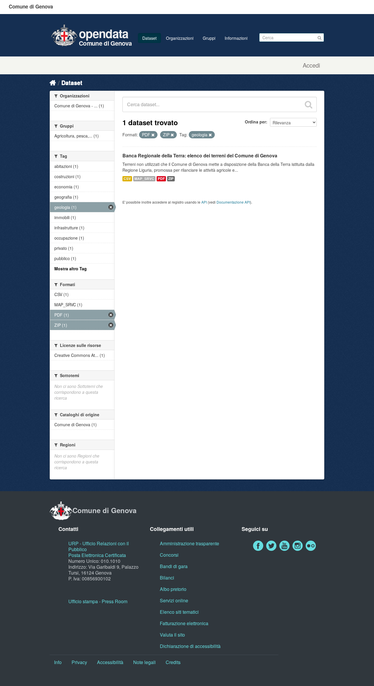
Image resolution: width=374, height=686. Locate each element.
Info (58, 662)
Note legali (144, 662)
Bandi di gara (174, 566)
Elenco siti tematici (179, 611)
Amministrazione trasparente (189, 543)
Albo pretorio (173, 589)
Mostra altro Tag (70, 268)
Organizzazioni (179, 38)
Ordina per (255, 122)
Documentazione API (233, 202)
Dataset (149, 38)
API (204, 202)
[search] (308, 104)
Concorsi (169, 554)
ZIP (171, 178)
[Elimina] (153, 135)
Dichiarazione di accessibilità (190, 646)
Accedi (311, 65)
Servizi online (174, 600)
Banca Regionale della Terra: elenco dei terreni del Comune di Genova (199, 155)
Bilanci (167, 577)
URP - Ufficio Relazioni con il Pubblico (98, 546)
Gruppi (209, 38)
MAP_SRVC (144, 178)
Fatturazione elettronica (184, 623)
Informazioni (236, 38)
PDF (161, 178)
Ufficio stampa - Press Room (97, 601)
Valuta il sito (172, 634)
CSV (127, 178)
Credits (173, 662)
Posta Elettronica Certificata (97, 555)
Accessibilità (110, 662)
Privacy (79, 662)
